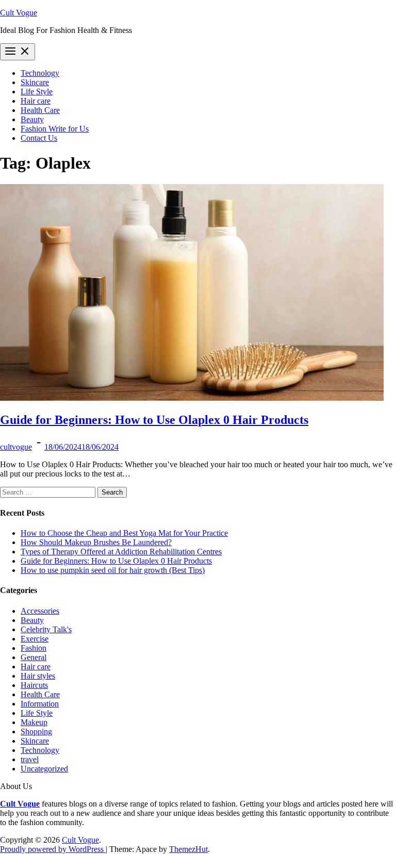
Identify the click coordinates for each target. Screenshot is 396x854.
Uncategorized (44, 768)
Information (40, 703)
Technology (40, 73)
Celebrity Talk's (46, 629)
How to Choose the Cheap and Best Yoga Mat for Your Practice (124, 533)
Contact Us (39, 138)
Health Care (40, 110)
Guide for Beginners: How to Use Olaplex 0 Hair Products (154, 419)
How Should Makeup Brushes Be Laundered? (96, 542)
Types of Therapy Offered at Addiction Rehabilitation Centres (121, 551)
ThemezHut (188, 849)
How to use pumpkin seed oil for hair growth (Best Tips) (113, 570)
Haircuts (34, 685)
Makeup (34, 722)
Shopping (36, 731)
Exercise (34, 638)
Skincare (35, 82)
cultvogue (16, 446)
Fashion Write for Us (55, 128)
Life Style (37, 91)
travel (30, 759)
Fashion (33, 648)
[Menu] (17, 51)
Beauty (32, 119)
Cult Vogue (18, 12)
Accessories (40, 610)
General (33, 657)
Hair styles (38, 675)
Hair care (36, 100)
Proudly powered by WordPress (53, 849)
